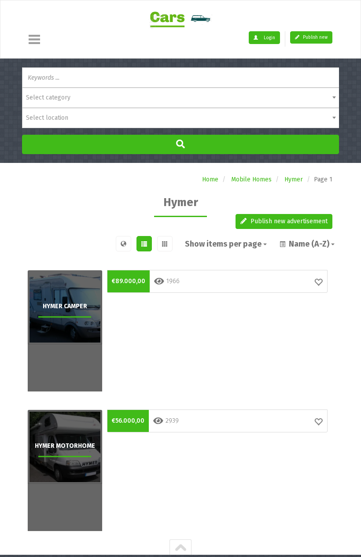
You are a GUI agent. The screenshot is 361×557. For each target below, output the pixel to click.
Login (268, 38)
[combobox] (180, 98)
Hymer (293, 179)
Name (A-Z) (308, 244)
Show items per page (224, 244)
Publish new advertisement (288, 221)
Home (210, 179)
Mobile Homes (251, 179)
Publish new (315, 37)
